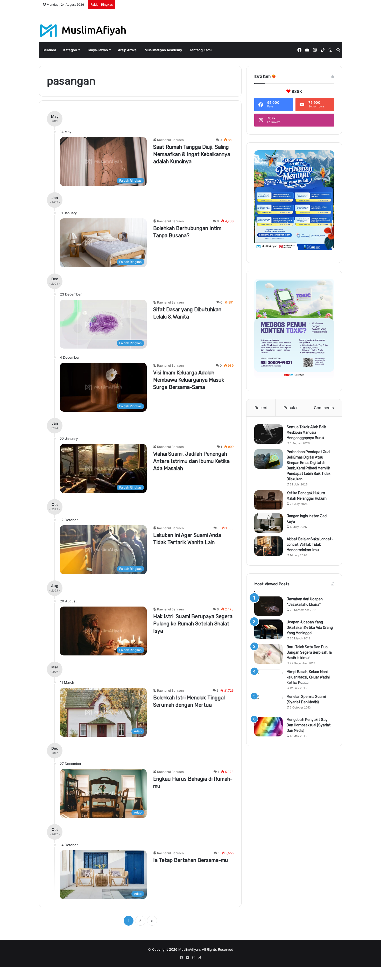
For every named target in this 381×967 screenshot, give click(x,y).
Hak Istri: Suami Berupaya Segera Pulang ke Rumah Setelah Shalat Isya (192, 623)
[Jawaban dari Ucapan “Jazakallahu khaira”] (268, 606)
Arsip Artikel (127, 50)
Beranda (49, 50)
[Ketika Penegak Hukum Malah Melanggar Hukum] (268, 500)
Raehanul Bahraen (170, 140)
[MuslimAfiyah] (83, 30)
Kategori (70, 50)
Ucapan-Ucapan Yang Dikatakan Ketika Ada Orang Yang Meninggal (310, 627)
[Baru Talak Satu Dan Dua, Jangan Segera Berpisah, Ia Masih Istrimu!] (268, 654)
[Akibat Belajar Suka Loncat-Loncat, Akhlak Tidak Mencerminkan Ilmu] (268, 546)
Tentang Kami (200, 50)
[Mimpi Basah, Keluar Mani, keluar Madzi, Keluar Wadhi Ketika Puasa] (268, 679)
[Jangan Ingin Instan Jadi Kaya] (268, 523)
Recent (261, 407)
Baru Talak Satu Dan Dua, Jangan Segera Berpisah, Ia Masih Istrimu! (309, 652)
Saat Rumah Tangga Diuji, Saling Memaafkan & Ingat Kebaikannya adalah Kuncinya (191, 154)
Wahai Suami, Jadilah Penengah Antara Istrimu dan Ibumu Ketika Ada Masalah (191, 461)
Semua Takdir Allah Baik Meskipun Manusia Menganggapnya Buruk (306, 432)
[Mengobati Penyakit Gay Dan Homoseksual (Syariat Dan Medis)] (268, 726)
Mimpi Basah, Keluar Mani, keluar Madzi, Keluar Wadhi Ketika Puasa (308, 677)
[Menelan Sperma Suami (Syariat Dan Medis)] (268, 703)
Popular (291, 407)
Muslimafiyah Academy (163, 50)
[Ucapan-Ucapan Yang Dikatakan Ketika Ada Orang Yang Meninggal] (268, 629)
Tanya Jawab (97, 50)
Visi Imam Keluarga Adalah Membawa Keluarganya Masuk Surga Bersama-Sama (188, 380)
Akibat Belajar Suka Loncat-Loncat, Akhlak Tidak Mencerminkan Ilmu (310, 544)
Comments (324, 407)
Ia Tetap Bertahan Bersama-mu (190, 860)
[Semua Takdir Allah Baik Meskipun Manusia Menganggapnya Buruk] (268, 434)
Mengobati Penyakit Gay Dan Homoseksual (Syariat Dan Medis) (309, 725)
